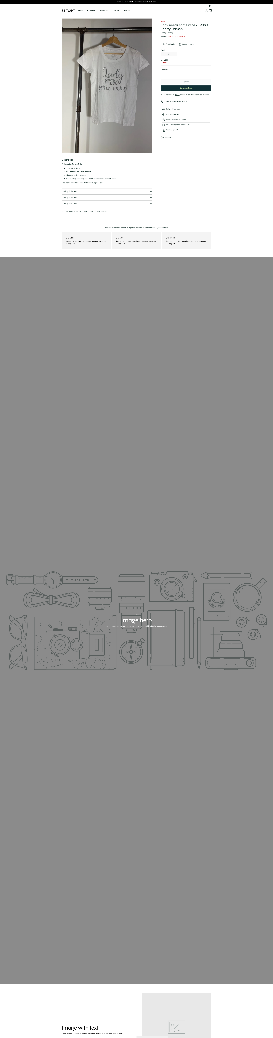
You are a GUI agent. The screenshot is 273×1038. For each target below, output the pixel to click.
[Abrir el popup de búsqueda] (201, 11)
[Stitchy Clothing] (68, 10)
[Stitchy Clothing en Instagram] (210, 6)
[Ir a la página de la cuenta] (205, 11)
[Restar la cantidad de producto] (163, 74)
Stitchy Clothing (167, 32)
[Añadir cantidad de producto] (169, 74)
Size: (163, 50)
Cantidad (164, 69)
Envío (177, 95)
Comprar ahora (186, 88)
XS (169, 54)
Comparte (167, 137)
